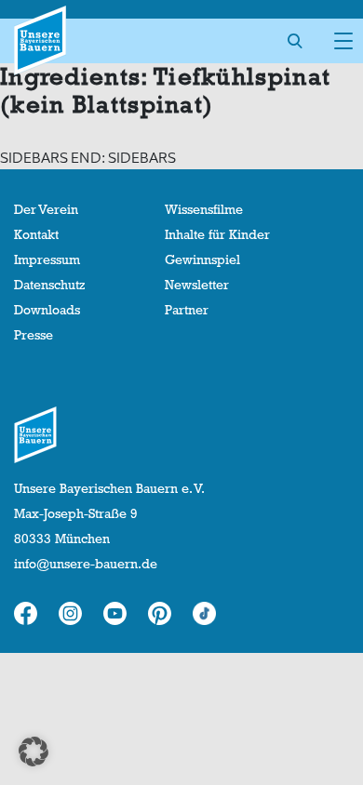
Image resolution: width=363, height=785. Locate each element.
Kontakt (36, 234)
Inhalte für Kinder (217, 234)
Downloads (47, 309)
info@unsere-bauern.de (85, 563)
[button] (33, 751)
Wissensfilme (204, 209)
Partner (186, 309)
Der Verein (46, 209)
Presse (33, 334)
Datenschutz (49, 284)
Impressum (47, 259)
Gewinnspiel (202, 259)
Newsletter (197, 284)
